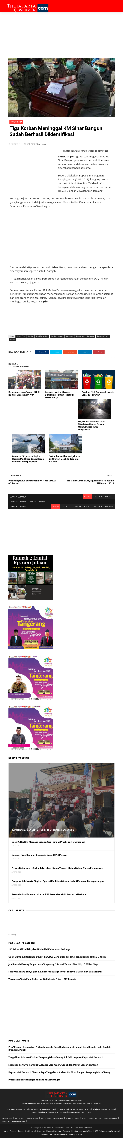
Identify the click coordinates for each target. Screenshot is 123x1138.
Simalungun (80, 336)
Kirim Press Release (58, 1134)
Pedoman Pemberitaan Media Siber (78, 1131)
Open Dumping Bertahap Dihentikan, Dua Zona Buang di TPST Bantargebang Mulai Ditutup (57, 956)
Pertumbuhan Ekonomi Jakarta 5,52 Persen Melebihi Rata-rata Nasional (64, 459)
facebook (97, 497)
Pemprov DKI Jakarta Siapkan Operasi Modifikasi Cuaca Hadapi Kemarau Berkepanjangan (28, 459)
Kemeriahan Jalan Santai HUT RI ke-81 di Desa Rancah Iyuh (24, 393)
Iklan (33, 1131)
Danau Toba (16, 122)
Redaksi (13, 1131)
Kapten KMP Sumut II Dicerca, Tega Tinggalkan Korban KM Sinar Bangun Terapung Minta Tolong (59, 1072)
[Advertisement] (61, 34)
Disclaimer (41, 1131)
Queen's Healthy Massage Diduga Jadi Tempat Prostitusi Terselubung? (59, 395)
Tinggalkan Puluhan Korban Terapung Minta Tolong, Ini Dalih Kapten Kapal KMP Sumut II (55, 1057)
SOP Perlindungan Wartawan (107, 1131)
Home (5, 1131)
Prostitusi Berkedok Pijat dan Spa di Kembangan (34, 1079)
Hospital (79, 1134)
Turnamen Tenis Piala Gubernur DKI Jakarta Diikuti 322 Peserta (42, 979)
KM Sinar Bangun (57, 336)
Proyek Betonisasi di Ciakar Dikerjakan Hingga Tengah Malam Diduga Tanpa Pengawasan (91, 425)
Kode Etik (45, 1134)
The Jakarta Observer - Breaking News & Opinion (71, 1127)
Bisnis (71, 1134)
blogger (109, 497)
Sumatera (90, 336)
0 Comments (41, 144)
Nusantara (69, 336)
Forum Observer (54, 1131)
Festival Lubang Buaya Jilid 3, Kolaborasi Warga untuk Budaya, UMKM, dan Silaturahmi (55, 971)
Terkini (12, 339)
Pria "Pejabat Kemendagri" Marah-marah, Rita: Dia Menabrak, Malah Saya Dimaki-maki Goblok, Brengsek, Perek (59, 1048)
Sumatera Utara (102, 336)
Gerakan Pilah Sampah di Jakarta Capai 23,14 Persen (98, 393)
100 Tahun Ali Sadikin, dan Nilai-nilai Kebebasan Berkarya (39, 949)
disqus (87, 497)
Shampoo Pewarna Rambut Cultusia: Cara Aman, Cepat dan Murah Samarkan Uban (53, 1064)
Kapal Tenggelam (42, 336)
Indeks (30, 336)
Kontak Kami (23, 1131)
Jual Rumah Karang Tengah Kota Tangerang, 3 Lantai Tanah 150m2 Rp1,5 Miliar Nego (53, 964)
